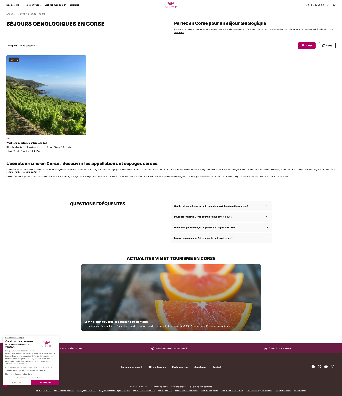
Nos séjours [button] (12, 4)
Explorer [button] (74, 4)
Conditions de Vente (159, 387)
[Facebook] (313, 366)
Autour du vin (300, 390)
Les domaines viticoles (64, 390)
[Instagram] (332, 366)
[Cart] (334, 4)
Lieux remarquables (209, 390)
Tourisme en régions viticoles (259, 390)
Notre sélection (27, 45)
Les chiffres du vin (283, 390)
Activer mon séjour (55, 4)
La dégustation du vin (86, 390)
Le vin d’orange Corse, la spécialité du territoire (116, 321)
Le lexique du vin (43, 390)
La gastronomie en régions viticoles (114, 390)
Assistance (200, 367)
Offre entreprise (157, 367)
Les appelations (165, 390)
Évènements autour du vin (186, 390)
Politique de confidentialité (200, 387)
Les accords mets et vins (144, 390)
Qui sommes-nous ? (131, 367)
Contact (217, 367)
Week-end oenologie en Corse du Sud (26, 143)
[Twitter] (319, 366)
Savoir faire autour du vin (232, 390)
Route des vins (180, 367)
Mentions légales (178, 387)
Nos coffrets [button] (32, 4)
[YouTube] (326, 366)
